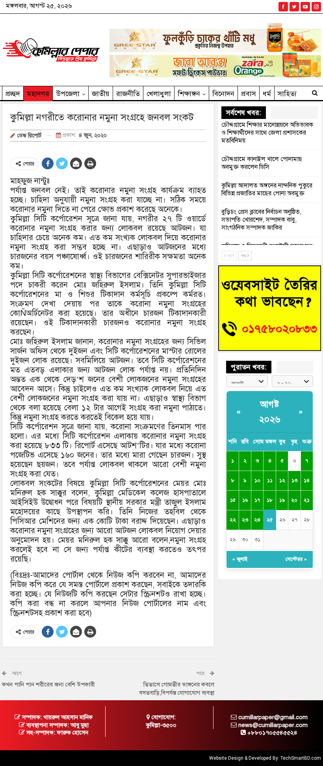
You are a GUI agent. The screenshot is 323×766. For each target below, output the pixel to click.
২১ (307, 500)
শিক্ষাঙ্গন (189, 93)
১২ (282, 480)
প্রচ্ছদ (13, 93)
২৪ (257, 520)
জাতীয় (101, 93)
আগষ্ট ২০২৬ (269, 411)
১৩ (294, 480)
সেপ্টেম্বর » (296, 559)
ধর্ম (267, 93)
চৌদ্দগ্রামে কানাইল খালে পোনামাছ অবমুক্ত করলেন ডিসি (261, 163)
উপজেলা (68, 93)
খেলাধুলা (159, 93)
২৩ (245, 520)
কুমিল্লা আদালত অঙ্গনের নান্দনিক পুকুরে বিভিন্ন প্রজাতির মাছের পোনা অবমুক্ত (266, 189)
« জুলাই (239, 559)
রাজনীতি (128, 93)
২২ (233, 520)
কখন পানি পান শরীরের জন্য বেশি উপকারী (48, 684)
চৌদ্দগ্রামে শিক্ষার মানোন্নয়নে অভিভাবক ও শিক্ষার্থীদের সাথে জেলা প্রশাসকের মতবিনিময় (267, 133)
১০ (257, 480)
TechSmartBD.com (300, 758)
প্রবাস (248, 93)
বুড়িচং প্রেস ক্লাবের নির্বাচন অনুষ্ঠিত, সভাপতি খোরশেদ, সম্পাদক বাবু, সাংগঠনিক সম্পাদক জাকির (261, 220)
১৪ (307, 480)
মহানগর (38, 93)
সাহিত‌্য (287, 93)
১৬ (245, 500)
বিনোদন (223, 93)
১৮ (270, 500)
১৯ (282, 500)
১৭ (257, 500)
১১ (270, 480)
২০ (294, 500)
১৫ (233, 500)
